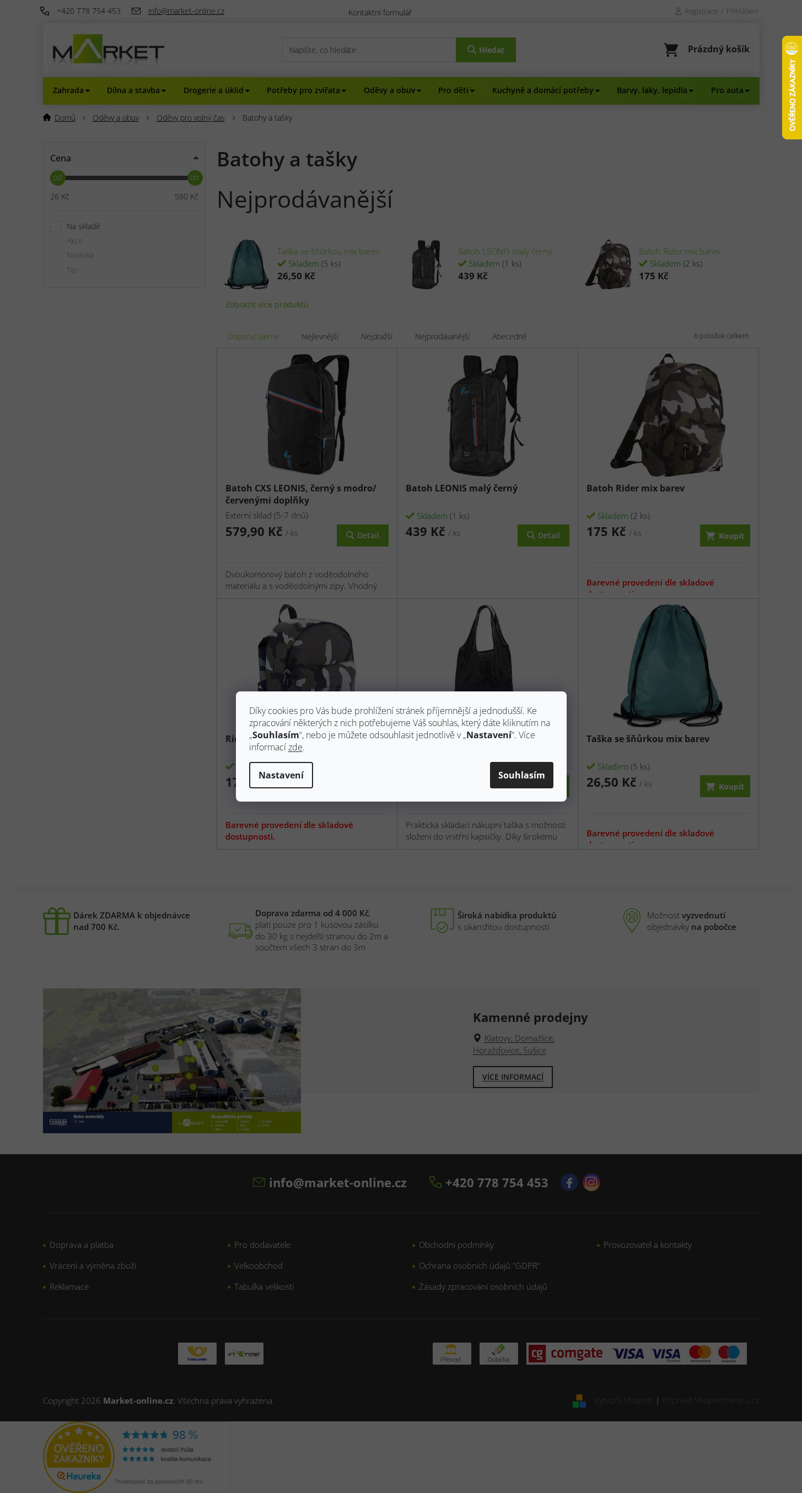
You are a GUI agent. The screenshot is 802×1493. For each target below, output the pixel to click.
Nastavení (281, 775)
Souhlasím (521, 775)
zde (295, 747)
